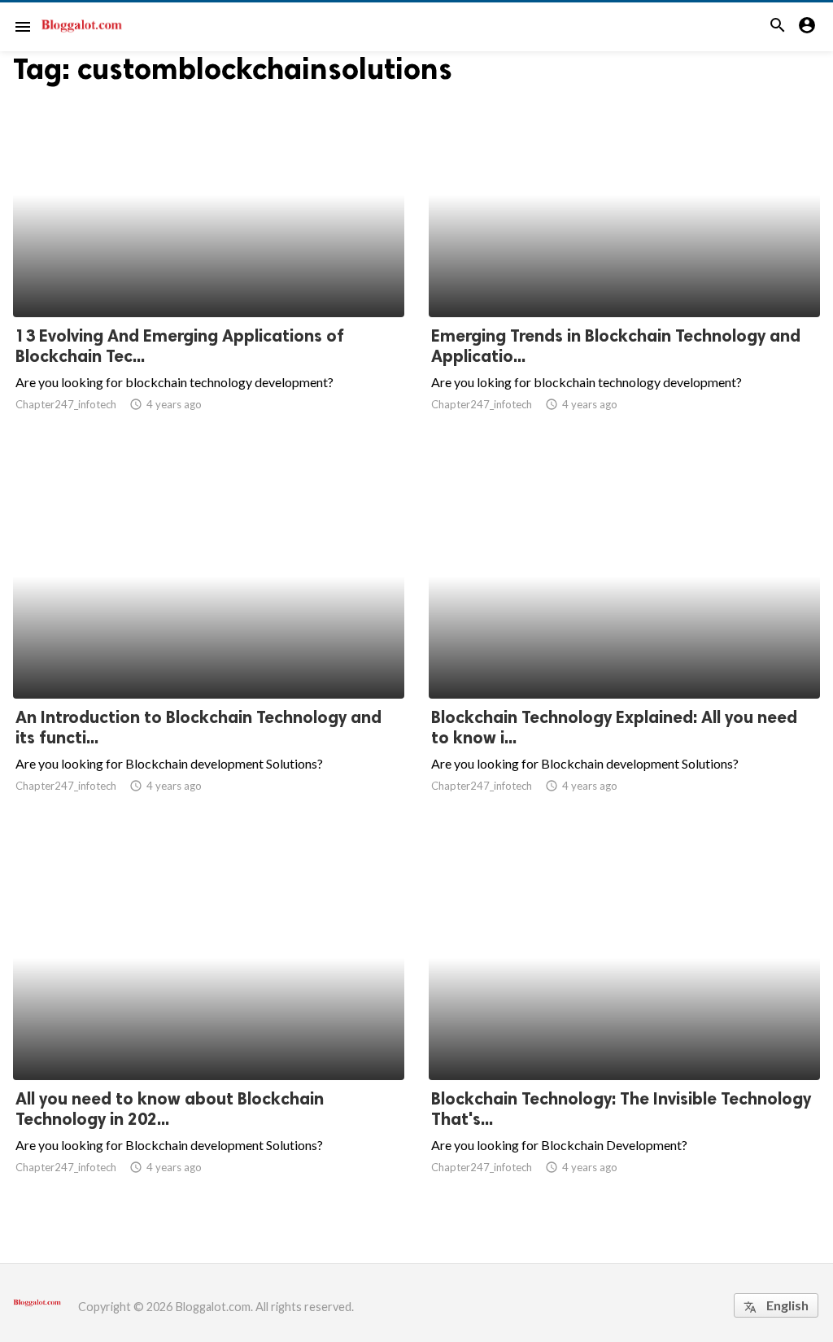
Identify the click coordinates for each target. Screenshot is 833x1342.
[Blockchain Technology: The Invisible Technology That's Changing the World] (624, 1037)
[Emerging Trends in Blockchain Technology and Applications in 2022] (624, 274)
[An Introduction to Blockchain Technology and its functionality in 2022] (208, 656)
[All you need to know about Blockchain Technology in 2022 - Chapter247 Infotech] (208, 1037)
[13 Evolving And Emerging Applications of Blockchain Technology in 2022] (208, 274)
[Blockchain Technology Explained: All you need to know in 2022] (624, 656)
